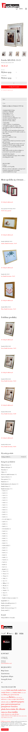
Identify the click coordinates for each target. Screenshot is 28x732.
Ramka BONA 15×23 (6, 346)
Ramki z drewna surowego (7, 608)
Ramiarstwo (4, 481)
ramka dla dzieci (15, 714)
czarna (11, 692)
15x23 (14, 348)
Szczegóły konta (6, 679)
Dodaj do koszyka (14, 87)
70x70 (3, 562)
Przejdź (23, 457)
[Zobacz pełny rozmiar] (3, 22)
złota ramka (10, 717)
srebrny (25, 716)
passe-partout (6, 704)
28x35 (3, 526)
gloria (12, 694)
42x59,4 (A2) (5, 545)
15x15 (15, 243)
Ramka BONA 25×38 (6, 411)
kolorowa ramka (5, 697)
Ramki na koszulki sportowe (8, 603)
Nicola (4, 585)
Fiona (4, 573)
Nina (4, 588)
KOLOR (2, 69)
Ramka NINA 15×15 (6, 307)
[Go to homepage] (10, 9)
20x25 (3, 514)
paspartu (21, 702)
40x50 (3, 540)
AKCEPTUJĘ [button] (5, 729)
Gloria (4, 576)
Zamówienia (5, 674)
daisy (2, 694)
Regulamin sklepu (7, 676)
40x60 (14, 446)
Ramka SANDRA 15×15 (6, 241)
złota (7, 717)
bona (24, 690)
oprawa (14, 701)
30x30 (3, 531)
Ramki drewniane (8, 309)
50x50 (3, 548)
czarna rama (16, 692)
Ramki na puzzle (5, 605)
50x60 (3, 550)
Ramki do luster (5, 486)
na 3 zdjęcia (9, 699)
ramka (15, 712)
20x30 (3, 517)
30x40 (3, 533)
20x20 (3, 512)
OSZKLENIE (3, 75)
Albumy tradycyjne (5, 467)
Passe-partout (4, 479)
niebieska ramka (4, 702)
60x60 (3, 555)
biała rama (10, 690)
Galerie (2, 472)
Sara (4, 592)
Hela (4, 578)
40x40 (3, 538)
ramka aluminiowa (6, 714)
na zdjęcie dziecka (16, 699)
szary (2, 717)
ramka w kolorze (5, 716)
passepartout (15, 704)
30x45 (3, 536)
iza (18, 695)
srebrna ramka (21, 716)
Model (3, 569)
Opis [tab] (4, 99)
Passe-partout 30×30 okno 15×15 (8, 208)
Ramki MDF (4, 601)
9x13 (3, 567)
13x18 (3, 498)
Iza (3, 581)
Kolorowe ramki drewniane (7, 474)
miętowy (20, 697)
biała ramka (18, 690)
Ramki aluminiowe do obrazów (8, 484)
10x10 (3, 491)
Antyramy (3, 469)
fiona (5, 695)
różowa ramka (12, 716)
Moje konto (5, 671)
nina (10, 702)
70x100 (4, 560)
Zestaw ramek (4, 610)
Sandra (4, 590)
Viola (4, 595)
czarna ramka (23, 692)
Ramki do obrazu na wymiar (9, 598)
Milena (4, 583)
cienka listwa (5, 692)
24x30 (3, 521)
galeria (9, 694)
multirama (3, 699)
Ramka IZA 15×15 (5, 274)
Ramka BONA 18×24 (6, 379)
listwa (11, 697)
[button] (23, 9)
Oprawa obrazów (5, 477)
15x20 (3, 502)
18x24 (14, 381)
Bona (4, 571)
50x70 (3, 552)
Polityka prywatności (5, 721)
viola (4, 717)
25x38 (14, 414)
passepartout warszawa (9, 706)
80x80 (3, 564)
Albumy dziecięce (5, 465)
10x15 (3, 493)
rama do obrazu (18, 709)
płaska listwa (5, 709)
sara (17, 716)
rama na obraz (6, 712)
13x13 (3, 495)
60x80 (3, 557)
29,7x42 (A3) (5, 529)
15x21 (3, 505)
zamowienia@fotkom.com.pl (6, 663)
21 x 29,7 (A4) (5, 519)
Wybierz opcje (4, 210)
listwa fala (16, 697)
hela (16, 694)
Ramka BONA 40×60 (6, 444)
